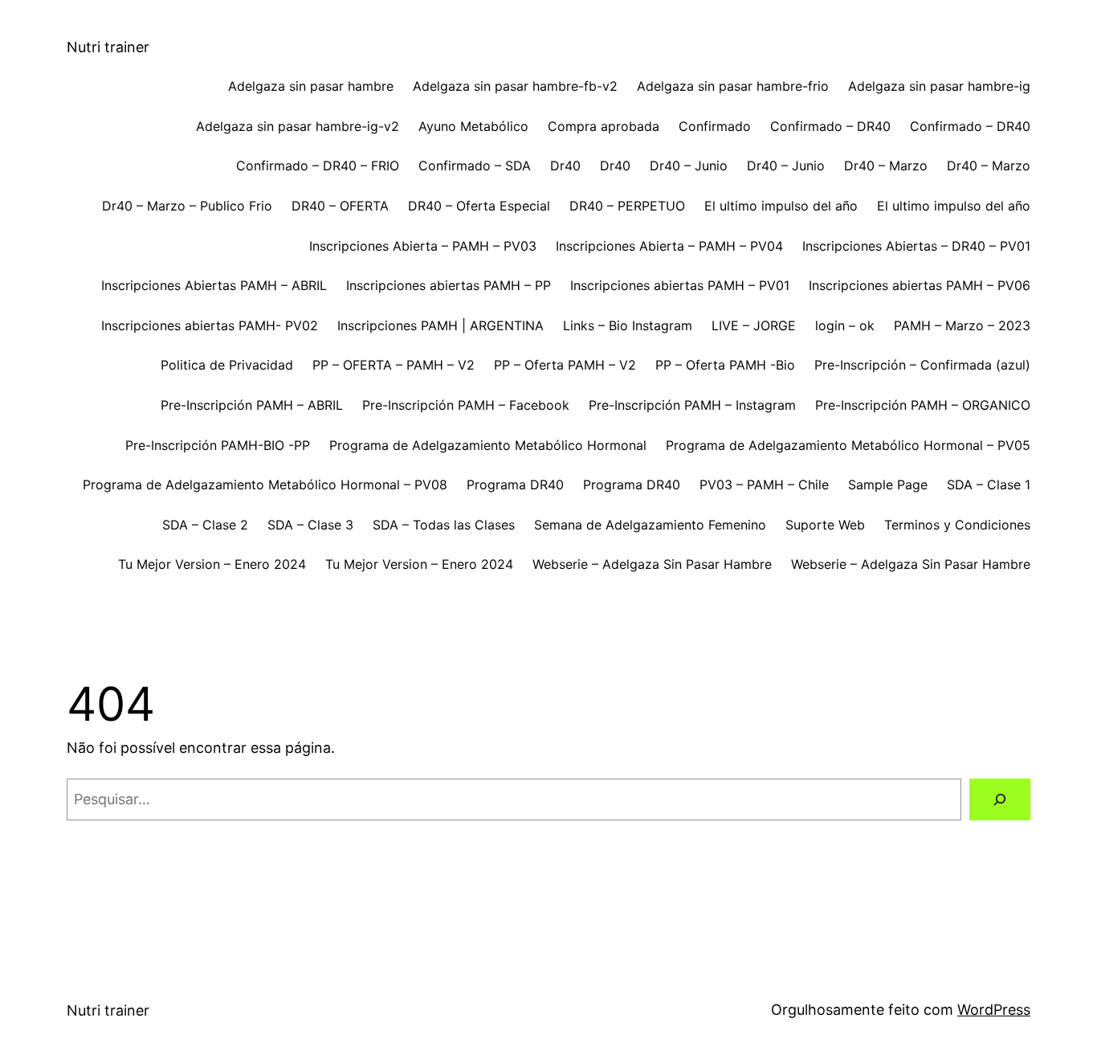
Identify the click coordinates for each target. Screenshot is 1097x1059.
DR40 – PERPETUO (627, 206)
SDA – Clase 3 (310, 525)
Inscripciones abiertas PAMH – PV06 (919, 285)
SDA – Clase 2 (205, 525)
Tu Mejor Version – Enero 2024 (212, 564)
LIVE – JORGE (754, 325)
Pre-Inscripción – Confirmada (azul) (922, 365)
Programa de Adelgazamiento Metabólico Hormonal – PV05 (848, 445)
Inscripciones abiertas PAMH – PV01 (679, 285)
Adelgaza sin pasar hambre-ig (939, 86)
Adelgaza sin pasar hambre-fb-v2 (515, 86)
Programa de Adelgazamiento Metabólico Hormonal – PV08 (265, 484)
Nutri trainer (108, 47)
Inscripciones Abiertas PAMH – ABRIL (214, 285)
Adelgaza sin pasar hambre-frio (733, 86)
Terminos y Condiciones (957, 525)
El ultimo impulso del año (781, 206)
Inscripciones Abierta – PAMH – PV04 (669, 246)
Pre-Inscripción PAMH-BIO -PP (217, 445)
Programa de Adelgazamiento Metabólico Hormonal (487, 445)
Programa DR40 (515, 484)
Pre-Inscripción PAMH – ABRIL (252, 405)
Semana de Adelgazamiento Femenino (650, 525)
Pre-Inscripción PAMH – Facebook (465, 405)
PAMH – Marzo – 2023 (962, 325)
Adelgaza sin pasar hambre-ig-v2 (297, 126)
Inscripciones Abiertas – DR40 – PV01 (916, 246)
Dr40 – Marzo (886, 165)
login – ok (845, 325)
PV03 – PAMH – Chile (764, 484)
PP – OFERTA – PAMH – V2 (393, 365)
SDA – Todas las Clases (444, 525)
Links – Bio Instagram (627, 325)
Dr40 (565, 165)
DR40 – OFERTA (340, 206)
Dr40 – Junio (689, 165)
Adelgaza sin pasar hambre (311, 86)
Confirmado (715, 126)
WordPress (993, 1009)
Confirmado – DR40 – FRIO (317, 165)
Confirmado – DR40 (830, 126)
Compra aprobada (603, 126)
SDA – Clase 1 (988, 484)
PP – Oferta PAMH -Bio (725, 365)
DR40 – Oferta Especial (479, 206)
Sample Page (888, 484)
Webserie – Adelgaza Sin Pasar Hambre (652, 564)
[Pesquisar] (999, 799)
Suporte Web (825, 525)
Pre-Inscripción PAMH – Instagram (692, 405)
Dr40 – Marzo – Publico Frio (187, 206)
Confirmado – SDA (474, 165)
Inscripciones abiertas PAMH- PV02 (209, 325)
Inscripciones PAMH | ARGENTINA (440, 325)
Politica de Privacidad (227, 365)
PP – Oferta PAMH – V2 (565, 365)
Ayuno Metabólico (473, 126)
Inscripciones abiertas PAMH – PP (448, 285)
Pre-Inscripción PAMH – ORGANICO (922, 405)
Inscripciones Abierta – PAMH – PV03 (422, 246)
